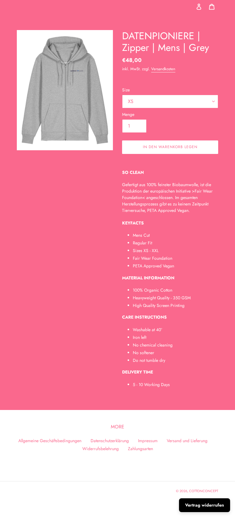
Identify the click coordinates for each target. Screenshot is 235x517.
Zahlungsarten (140, 449)
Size (126, 90)
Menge (128, 114)
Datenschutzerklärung (110, 441)
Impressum (148, 441)
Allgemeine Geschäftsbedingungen (49, 441)
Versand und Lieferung (187, 441)
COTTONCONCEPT (203, 490)
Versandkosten (163, 69)
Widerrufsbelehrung (100, 449)
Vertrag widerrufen (204, 505)
